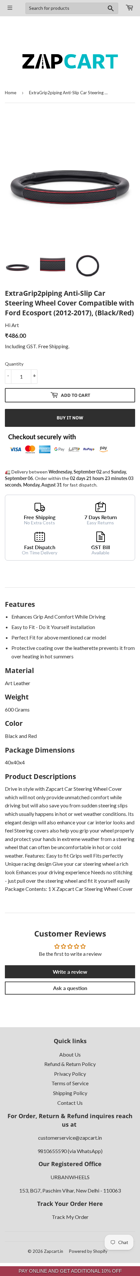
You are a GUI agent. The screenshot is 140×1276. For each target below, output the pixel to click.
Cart (129, 8)
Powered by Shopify (88, 1251)
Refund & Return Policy (70, 1064)
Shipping (58, 346)
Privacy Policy (70, 1074)
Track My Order (70, 1217)
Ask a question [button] (70, 988)
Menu (10, 8)
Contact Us (70, 1103)
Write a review (70, 971)
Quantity (14, 364)
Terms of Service (70, 1083)
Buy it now (70, 418)
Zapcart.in (53, 1251)
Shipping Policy (70, 1093)
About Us (70, 1054)
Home (10, 92)
